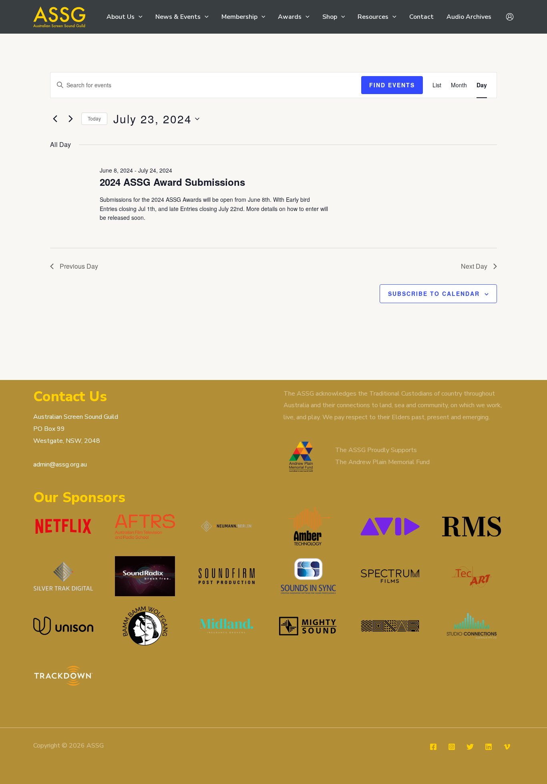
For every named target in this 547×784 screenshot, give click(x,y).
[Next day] (70, 119)
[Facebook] (433, 747)
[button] (139, 17)
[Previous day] (55, 119)
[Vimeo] (507, 747)
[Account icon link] (510, 17)
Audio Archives (468, 16)
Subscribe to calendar (434, 293)
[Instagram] (452, 747)
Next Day (474, 266)
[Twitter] (470, 747)
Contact (421, 16)
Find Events (392, 85)
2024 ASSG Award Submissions (172, 182)
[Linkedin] (488, 747)
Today (94, 118)
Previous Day (79, 266)
